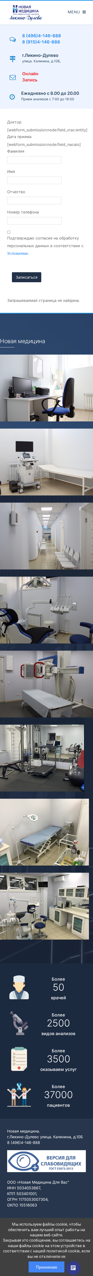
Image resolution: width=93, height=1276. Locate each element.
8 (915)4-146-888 (41, 41)
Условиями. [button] (18, 253)
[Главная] (25, 12)
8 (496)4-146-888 (41, 35)
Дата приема (19, 136)
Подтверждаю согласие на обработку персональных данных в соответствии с (45, 246)
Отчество (16, 191)
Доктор (14, 122)
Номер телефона (23, 212)
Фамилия (15, 151)
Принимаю (46, 1267)
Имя (11, 171)
